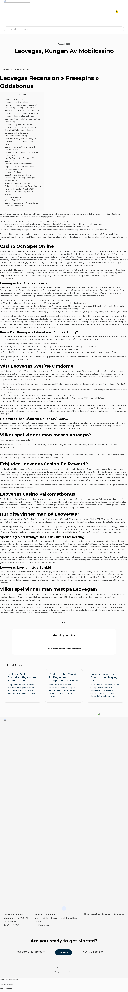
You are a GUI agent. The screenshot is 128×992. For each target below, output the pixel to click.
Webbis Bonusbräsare (14, 200)
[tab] (64, 647)
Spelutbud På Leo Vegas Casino (19, 130)
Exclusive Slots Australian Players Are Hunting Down (22, 677)
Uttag (7, 144)
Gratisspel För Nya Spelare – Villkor (20, 141)
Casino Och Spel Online (15, 99)
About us (96, 914)
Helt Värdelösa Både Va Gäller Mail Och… (22, 110)
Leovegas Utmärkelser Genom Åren (20, 127)
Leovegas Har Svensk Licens (17, 102)
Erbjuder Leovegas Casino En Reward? (22, 113)
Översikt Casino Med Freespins (18, 164)
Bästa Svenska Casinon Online (18, 175)
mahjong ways (6, 984)
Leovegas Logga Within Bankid (18, 124)
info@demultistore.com (29, 951)
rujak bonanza (6, 989)
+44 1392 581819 (93, 951)
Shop (86, 914)
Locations (107, 914)
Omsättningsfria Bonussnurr (17, 133)
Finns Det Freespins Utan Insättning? (21, 105)
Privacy (56, 972)
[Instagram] (117, 721)
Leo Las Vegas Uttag (14, 197)
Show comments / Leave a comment (64, 649)
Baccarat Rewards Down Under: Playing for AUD (104, 677)
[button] (122, 13)
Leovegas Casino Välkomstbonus (19, 116)
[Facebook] (122, 721)
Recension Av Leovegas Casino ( (19, 183)
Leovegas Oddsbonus (14, 172)
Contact (71, 972)
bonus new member (9, 980)
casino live (55, 260)
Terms (64, 972)
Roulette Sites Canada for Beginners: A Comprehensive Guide (63, 677)
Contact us (119, 914)
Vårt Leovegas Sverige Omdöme (19, 108)
